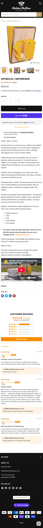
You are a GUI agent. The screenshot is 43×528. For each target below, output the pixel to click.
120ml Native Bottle (22, 235)
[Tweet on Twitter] (6, 295)
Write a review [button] (21, 339)
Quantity (3, 96)
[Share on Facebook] (2, 295)
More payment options (21, 127)
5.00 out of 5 (27, 318)
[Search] (39, 14)
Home (3, 21)
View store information (10, 137)
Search (22, 523)
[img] (5, 352)
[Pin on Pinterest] (14, 295)
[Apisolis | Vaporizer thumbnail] (4, 70)
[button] (5, 82)
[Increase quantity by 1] (18, 101)
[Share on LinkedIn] (10, 295)
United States (20, 497)
